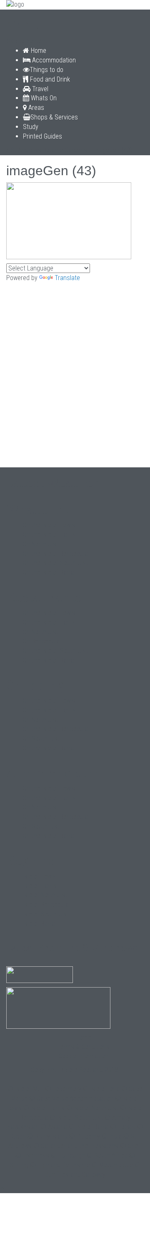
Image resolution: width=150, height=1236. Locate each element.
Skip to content (26, 41)
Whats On (43, 98)
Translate (67, 278)
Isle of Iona (105, 1089)
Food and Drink (49, 79)
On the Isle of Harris (49, 535)
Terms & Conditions (83, 1047)
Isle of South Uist (46, 914)
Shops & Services (54, 117)
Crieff (135, 1146)
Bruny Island (51, 1136)
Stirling (19, 1165)
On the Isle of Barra (48, 572)
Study (30, 127)
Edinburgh (71, 1155)
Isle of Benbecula (46, 904)
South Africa (111, 1155)
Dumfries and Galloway (75, 1175)
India (115, 1136)
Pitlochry (88, 1136)
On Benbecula (41, 641)
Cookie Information (83, 1056)
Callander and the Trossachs (79, 1146)
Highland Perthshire (64, 1165)
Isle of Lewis (39, 876)
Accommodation (53, 60)
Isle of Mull (29, 1089)
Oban (19, 1136)
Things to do (46, 70)
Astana (57, 1127)
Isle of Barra (39, 924)
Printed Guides (42, 136)
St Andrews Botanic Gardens (48, 150)
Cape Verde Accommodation (75, 1098)
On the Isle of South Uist (55, 563)
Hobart (126, 1127)
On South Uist (41, 738)
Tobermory (66, 1089)
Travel (39, 89)
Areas (35, 108)
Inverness (36, 1155)
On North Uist (40, 544)
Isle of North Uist (45, 895)
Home (37, 51)
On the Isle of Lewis (49, 525)
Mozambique (116, 1165)
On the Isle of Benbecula (55, 554)
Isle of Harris (40, 886)
